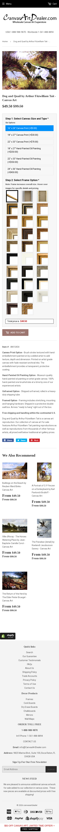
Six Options (10, 123)
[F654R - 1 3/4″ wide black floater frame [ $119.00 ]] (27, 296)
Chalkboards (30, 711)
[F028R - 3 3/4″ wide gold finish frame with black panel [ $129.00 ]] (12, 208)
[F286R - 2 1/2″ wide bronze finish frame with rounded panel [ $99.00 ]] (27, 246)
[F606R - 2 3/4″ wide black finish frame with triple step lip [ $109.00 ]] (12, 283)
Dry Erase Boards (29, 707)
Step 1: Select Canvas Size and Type (27, 120)
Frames (29, 699)
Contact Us (29, 688)
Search (29, 652)
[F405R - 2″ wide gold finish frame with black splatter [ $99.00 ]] (42, 246)
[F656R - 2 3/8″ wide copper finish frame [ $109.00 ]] (12, 221)
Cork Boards (29, 703)
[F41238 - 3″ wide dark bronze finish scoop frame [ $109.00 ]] (12, 308)
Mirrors (29, 715)
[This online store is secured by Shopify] (7, 638)
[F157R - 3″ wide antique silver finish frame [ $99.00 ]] (12, 233)
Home (5, 41)
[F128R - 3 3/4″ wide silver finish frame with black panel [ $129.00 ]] (27, 208)
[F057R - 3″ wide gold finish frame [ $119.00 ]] (42, 221)
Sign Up (51, 769)
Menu (8, 4)
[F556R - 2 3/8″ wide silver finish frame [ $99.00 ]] (42, 271)
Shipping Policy (29, 672)
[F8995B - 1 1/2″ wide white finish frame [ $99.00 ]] (27, 258)
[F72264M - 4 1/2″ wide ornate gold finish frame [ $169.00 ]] (27, 308)
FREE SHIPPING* (30, 829)
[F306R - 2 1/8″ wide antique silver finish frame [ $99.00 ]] (12, 246)
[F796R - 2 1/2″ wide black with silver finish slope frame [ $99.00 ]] (27, 283)
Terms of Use (29, 684)
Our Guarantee (30, 656)
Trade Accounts (29, 676)
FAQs (29, 664)
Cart (54, 4)
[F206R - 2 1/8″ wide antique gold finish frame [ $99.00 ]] (42, 233)
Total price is (17, 321)
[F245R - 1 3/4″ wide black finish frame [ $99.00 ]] (12, 258)
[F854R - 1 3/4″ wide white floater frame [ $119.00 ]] (42, 296)
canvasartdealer (30, 805)
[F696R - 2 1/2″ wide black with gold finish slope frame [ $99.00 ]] (42, 283)
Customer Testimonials (29, 660)
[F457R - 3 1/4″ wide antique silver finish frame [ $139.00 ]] (12, 271)
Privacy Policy (29, 680)
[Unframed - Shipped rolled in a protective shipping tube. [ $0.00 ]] (12, 196)
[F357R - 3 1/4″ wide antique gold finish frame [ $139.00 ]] (42, 258)
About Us (29, 668)
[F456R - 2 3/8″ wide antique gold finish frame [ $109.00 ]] (42, 208)
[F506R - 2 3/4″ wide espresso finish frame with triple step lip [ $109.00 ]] (27, 271)
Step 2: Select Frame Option (26, 184)
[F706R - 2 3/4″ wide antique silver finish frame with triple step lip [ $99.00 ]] (12, 296)
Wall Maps (29, 719)
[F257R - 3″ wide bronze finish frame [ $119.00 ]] (27, 221)
